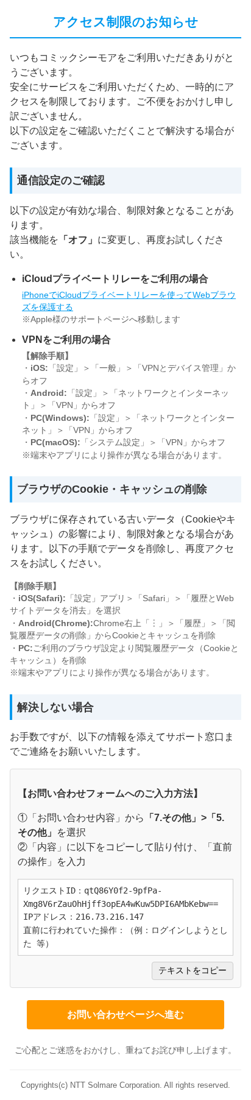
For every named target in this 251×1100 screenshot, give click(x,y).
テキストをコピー (192, 970)
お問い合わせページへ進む (125, 1014)
